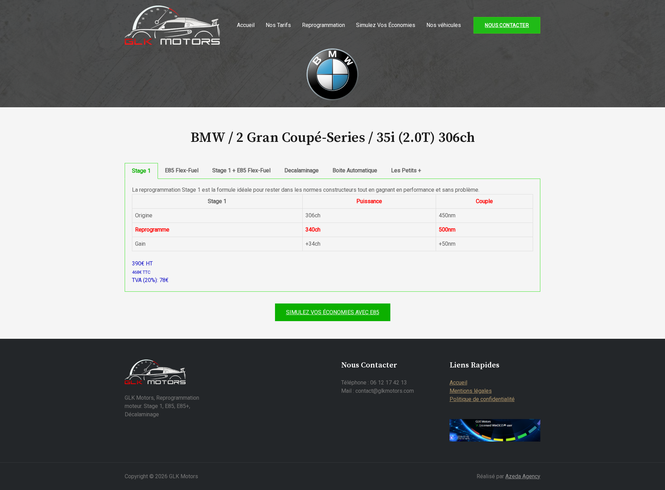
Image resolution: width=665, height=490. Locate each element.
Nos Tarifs (278, 25)
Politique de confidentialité (482, 399)
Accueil (246, 25)
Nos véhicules (443, 25)
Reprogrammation (323, 25)
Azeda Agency (522, 476)
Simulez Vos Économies (385, 25)
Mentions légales (471, 391)
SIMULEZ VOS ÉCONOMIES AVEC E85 (332, 312)
